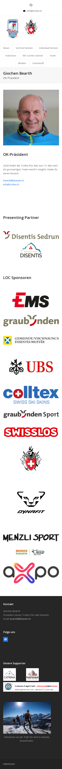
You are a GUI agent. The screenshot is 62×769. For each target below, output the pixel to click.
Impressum (9, 763)
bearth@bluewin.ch (13, 180)
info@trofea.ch (34, 10)
